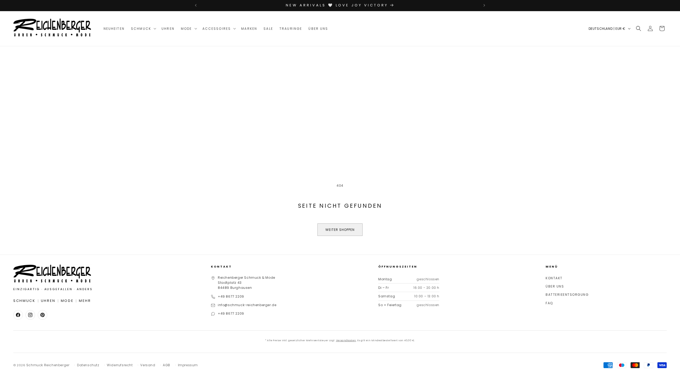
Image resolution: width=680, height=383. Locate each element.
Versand (147, 365)
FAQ (549, 303)
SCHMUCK (24, 300)
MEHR (85, 300)
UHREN (48, 300)
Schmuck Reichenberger (48, 365)
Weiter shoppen (340, 229)
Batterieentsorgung (567, 294)
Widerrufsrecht (120, 365)
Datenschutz (88, 365)
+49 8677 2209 (231, 296)
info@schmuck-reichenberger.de (247, 305)
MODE (67, 300)
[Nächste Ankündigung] (484, 5)
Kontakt (554, 278)
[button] (143, 28)
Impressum (188, 365)
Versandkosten (346, 340)
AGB (166, 365)
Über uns (555, 286)
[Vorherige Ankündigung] (196, 5)
